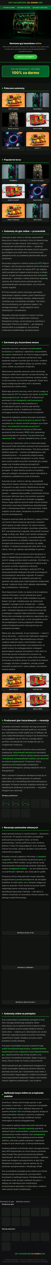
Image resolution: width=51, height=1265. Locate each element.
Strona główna (9, 7)
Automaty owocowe (40, 7)
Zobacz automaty (25, 57)
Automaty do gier (23, 7)
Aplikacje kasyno (23, 1201)
